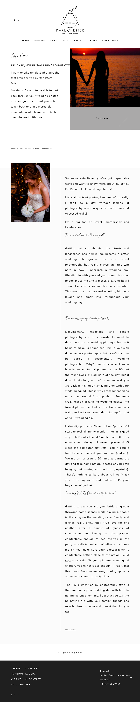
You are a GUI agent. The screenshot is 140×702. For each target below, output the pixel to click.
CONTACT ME (70, 629)
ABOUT (54, 40)
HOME (26, 40)
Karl (72, 189)
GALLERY (39, 40)
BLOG (66, 40)
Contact (102, 118)
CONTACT (91, 40)
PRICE (77, 40)
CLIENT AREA (110, 40)
